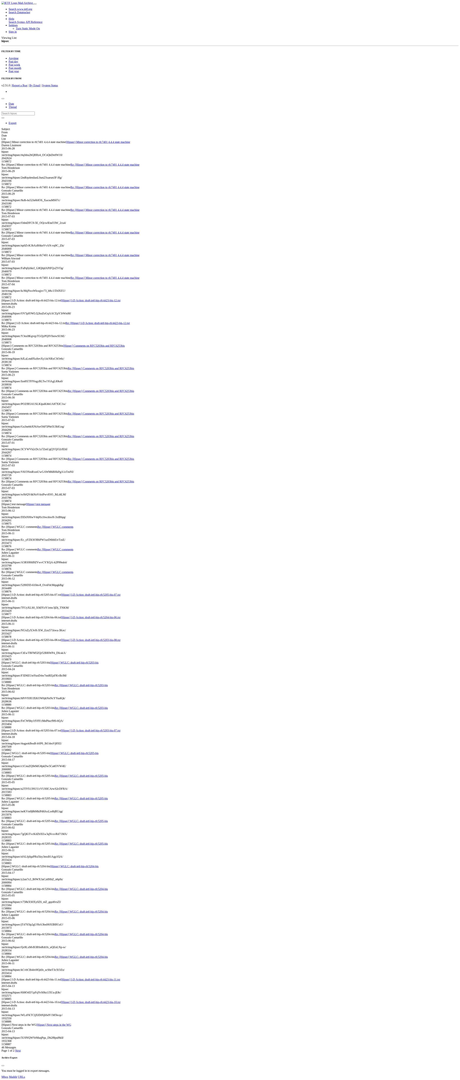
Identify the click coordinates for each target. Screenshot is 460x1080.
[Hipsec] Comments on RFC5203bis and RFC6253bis (94, 345)
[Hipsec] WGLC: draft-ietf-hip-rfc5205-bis (74, 753)
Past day (13, 61)
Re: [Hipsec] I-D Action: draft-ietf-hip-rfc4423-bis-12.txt (98, 323)
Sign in (13, 31)
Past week (14, 64)
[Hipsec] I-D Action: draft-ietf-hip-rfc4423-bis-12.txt (90, 300)
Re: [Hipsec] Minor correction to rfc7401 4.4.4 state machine (104, 164)
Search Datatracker (19, 12)
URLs (21, 1076)
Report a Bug (19, 85)
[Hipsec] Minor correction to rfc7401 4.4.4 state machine (98, 142)
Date (11, 103)
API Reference (34, 22)
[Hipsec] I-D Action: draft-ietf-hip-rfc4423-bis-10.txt (90, 1002)
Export (12, 122)
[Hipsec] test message (38, 504)
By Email (34, 85)
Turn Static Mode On (28, 28)
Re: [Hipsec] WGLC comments (55, 526)
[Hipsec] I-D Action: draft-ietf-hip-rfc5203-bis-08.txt (90, 639)
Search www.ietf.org (20, 9)
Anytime (14, 58)
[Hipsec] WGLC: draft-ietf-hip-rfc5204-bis (74, 866)
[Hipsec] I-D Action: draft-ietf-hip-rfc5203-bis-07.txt (90, 730)
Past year (14, 71)
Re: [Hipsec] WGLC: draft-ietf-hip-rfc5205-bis (81, 775)
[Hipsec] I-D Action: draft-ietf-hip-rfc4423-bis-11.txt (90, 979)
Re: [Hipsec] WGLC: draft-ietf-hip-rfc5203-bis (81, 685)
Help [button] (11, 18)
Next (18, 1050)
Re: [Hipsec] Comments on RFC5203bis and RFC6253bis (101, 368)
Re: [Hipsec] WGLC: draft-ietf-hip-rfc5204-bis (81, 888)
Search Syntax (17, 22)
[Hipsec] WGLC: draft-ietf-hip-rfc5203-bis (74, 662)
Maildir (13, 1076)
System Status (50, 85)
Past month (15, 68)
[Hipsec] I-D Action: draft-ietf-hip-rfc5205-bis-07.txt (90, 594)
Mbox (4, 1076)
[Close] (2, 1065)
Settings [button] (13, 25)
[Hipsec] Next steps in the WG (53, 1024)
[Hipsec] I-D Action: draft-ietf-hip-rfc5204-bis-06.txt (90, 617)
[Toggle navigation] (35, 3)
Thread (13, 107)
